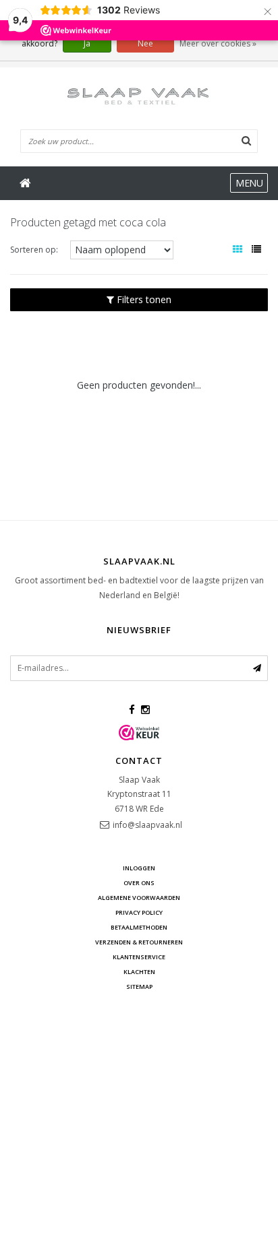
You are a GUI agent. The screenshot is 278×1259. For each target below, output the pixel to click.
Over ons (139, 882)
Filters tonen (142, 299)
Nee (145, 43)
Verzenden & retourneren (139, 942)
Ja (87, 43)
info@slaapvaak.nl (147, 825)
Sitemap (139, 986)
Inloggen (139, 868)
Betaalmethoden (139, 927)
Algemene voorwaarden (139, 897)
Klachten (139, 971)
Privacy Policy (139, 912)
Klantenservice (139, 957)
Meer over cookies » (217, 43)
